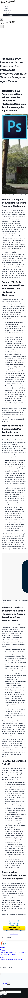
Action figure (8, 10)
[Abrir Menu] (2, 26)
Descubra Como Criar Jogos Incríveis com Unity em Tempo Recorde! (13, 952)
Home (6, 6)
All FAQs (5, 983)
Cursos (6, 8)
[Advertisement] (14, 42)
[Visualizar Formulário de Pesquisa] (1, 19)
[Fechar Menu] (0, 974)
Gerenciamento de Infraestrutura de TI (12, 958)
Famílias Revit (9, 15)
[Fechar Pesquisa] (1, 989)
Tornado (2, 947)
